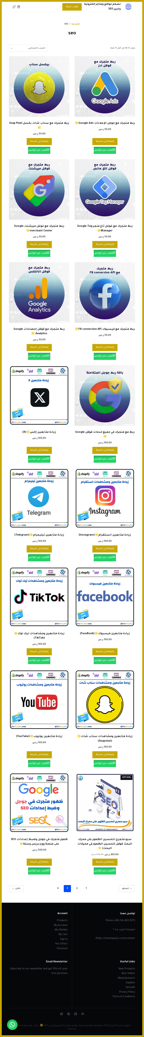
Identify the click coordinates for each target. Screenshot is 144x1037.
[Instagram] (68, 1014)
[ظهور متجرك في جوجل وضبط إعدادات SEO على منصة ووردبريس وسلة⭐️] (39, 802)
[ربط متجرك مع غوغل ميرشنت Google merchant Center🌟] (39, 189)
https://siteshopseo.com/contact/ (115, 938)
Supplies (130, 983)
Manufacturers (126, 978)
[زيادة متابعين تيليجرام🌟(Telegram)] (39, 498)
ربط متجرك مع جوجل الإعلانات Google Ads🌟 (105, 123)
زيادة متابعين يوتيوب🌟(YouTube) (39, 736)
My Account (61, 925)
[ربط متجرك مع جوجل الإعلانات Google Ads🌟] (105, 86)
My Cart (63, 934)
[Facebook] (82, 1014)
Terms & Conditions (123, 996)
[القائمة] (14, 6)
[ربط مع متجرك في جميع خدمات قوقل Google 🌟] (105, 395)
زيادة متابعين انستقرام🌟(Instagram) (105, 535)
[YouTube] (61, 1014)
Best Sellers (128, 973)
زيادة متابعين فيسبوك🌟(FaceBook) (105, 633)
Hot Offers (61, 944)
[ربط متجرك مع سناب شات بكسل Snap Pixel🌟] (39, 86)
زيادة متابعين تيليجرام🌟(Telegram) (39, 535)
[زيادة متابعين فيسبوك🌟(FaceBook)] (105, 597)
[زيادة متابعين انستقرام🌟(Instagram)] (105, 498)
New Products (127, 969)
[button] (12, 1024)
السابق (125, 889)
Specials (130, 987)
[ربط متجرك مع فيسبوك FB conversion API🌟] (105, 292)
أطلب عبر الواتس (103, 150)
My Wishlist (61, 930)
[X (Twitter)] (75, 1014)
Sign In (64, 939)
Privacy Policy (127, 992)
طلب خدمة (72, 6)
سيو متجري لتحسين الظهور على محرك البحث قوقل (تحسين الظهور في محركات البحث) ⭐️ (104, 844)
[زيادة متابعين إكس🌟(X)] (39, 395)
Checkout (62, 948)
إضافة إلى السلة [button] (105, 141)
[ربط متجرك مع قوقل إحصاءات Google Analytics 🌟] (39, 292)
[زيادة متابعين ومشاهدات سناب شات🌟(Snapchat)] (105, 699)
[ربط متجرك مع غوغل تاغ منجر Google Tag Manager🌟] (105, 189)
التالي (17, 889)
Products (62, 920)
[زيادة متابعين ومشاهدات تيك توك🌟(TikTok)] (39, 597)
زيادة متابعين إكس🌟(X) (39, 432)
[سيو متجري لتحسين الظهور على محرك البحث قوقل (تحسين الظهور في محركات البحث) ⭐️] (105, 802)
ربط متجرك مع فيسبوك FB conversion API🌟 (105, 329)
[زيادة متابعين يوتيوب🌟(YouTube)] (39, 699)
